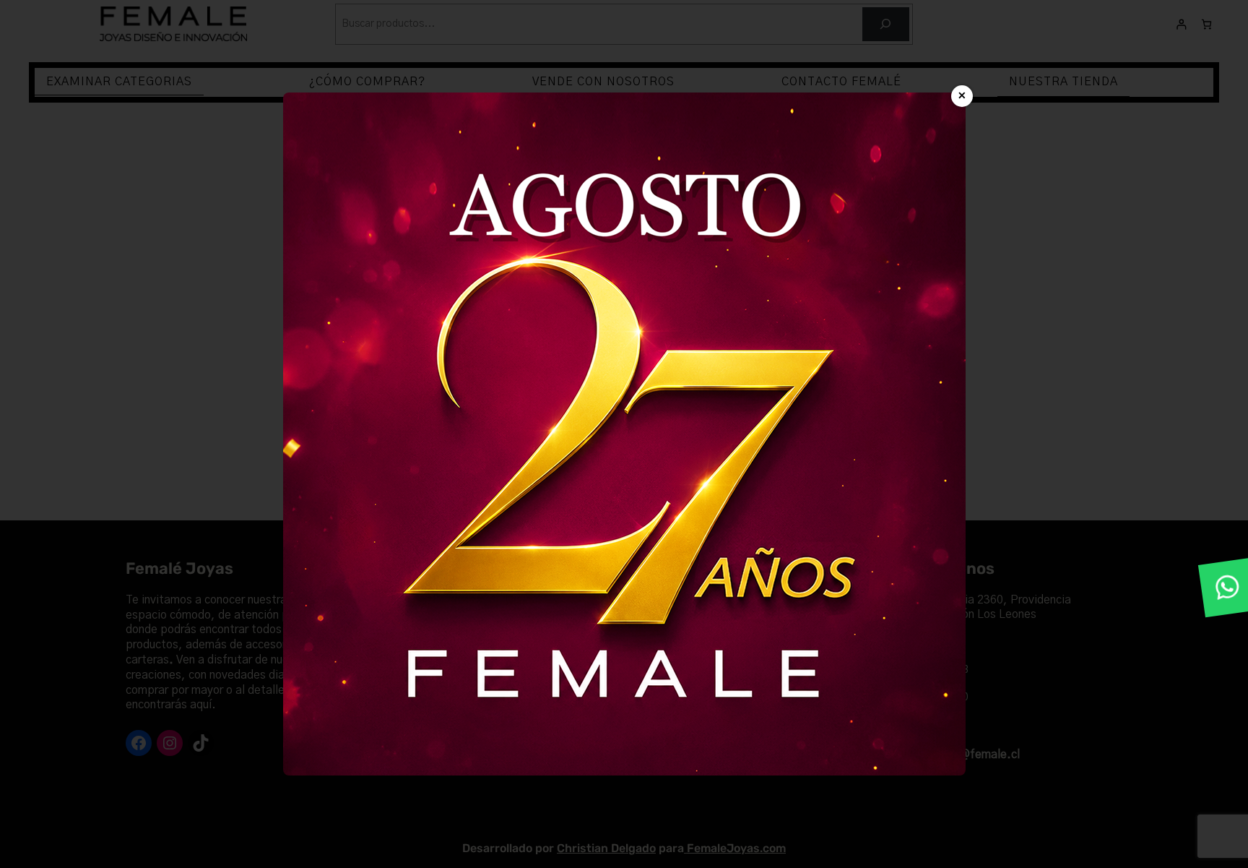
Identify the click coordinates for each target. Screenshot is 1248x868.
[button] (1228, 587)
